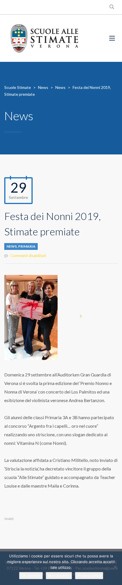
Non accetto (59, 575)
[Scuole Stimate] (44, 38)
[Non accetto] (115, 567)
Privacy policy (89, 575)
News (12, 246)
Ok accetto (31, 575)
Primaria (26, 246)
